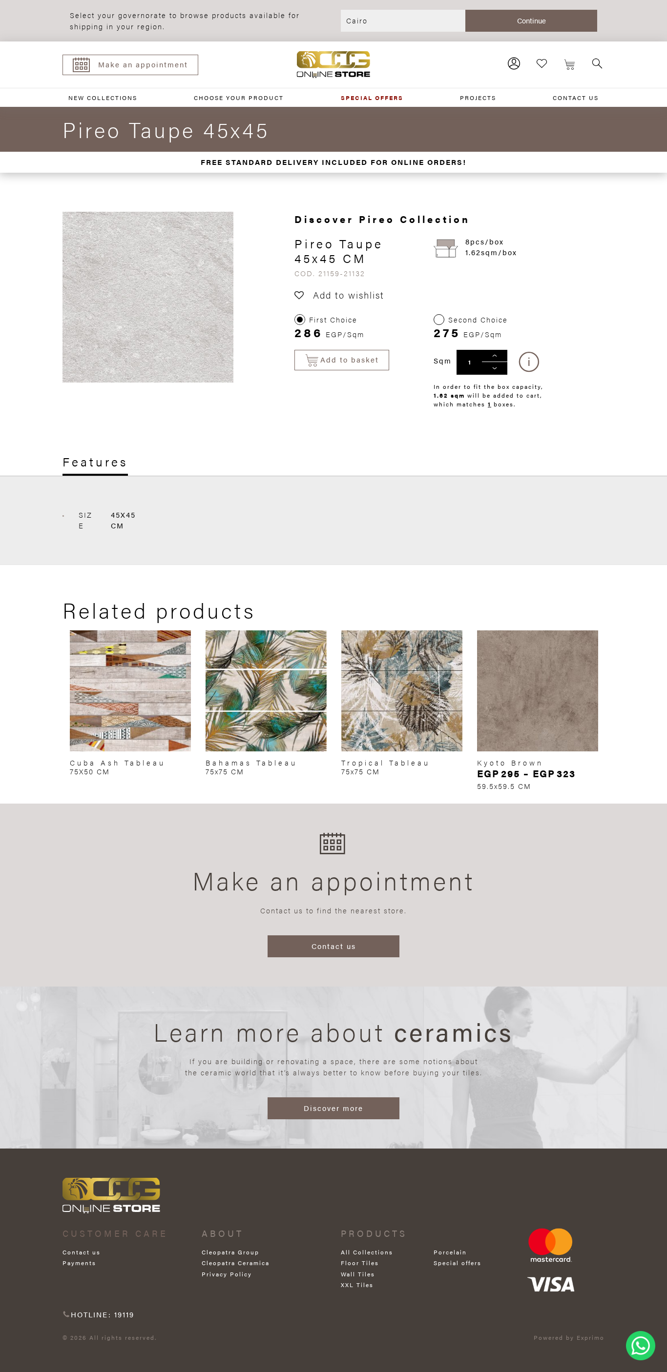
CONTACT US (576, 97)
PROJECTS (478, 97)
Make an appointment (143, 64)
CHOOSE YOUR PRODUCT (239, 97)
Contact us (334, 946)
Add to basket (349, 359)
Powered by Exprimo (569, 1337)
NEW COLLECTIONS (102, 97)
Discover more (333, 1108)
